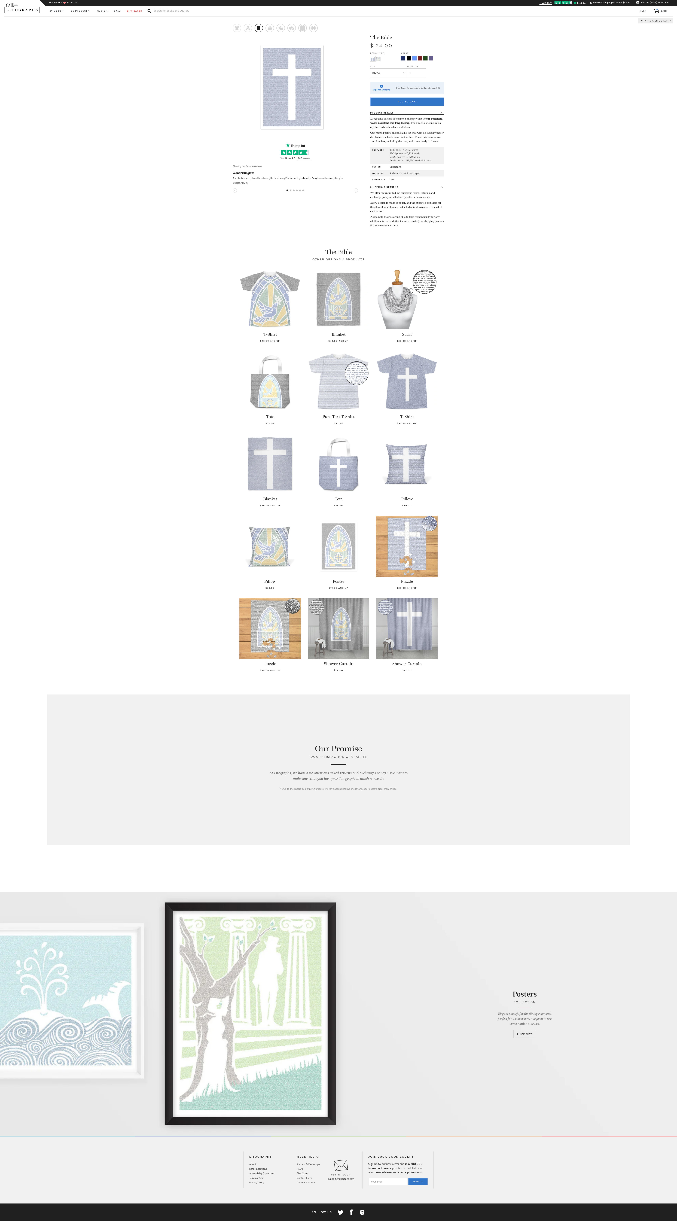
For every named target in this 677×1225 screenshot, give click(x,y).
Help (643, 11)
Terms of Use (256, 1178)
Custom (102, 11)
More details (423, 197)
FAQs (300, 1168)
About (252, 1164)
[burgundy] (420, 58)
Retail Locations (258, 1168)
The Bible (381, 37)
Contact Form (304, 1178)
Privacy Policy (256, 1182)
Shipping (384, 187)
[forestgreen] (425, 58)
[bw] (409, 58)
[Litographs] (22, 8)
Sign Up (418, 1181)
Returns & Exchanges (308, 1164)
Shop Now (525, 1033)
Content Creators (306, 1182)
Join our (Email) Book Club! (655, 2)
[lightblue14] (414, 58)
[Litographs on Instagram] (361, 1212)
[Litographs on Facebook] (351, 1212)
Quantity (412, 66)
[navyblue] (403, 58)
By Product (79, 11)
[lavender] (431, 58)
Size (372, 66)
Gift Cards (134, 11)
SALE (117, 11)
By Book (55, 11)
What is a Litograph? (656, 21)
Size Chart (302, 1173)
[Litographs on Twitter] (340, 1212)
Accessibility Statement (262, 1173)
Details (382, 113)
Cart (662, 10)
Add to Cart (407, 101)
